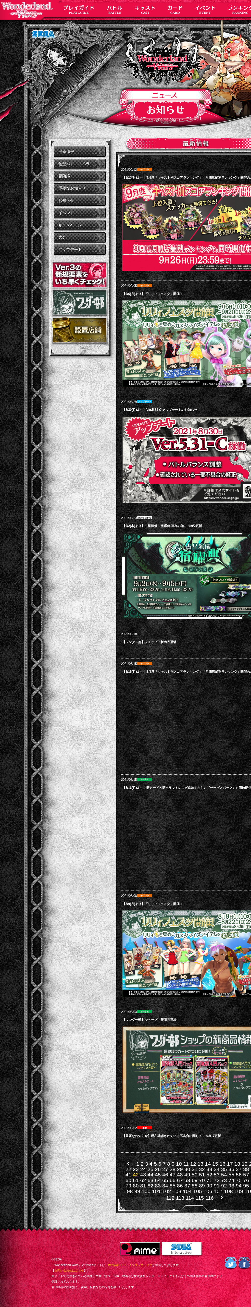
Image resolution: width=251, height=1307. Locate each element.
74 (231, 1180)
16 (223, 1164)
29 (180, 1169)
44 (150, 1174)
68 (187, 1180)
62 (143, 1180)
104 (187, 1191)
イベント (66, 213)
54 (224, 1174)
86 (180, 1185)
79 (128, 1185)
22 (128, 1169)
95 (246, 1185)
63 (150, 1180)
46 (165, 1174)
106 (207, 1191)
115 (200, 1198)
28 (173, 1169)
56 (239, 1174)
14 (208, 1164)
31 (195, 1169)
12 (193, 1164)
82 (150, 1185)
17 (230, 1164)
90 (209, 1185)
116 (209, 1198)
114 (190, 1198)
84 (165, 1185)
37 (239, 1169)
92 (224, 1185)
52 (209, 1174)
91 (217, 1185)
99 (137, 1191)
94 (239, 1185)
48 (180, 1174)
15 (215, 1164)
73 (224, 1180)
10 (179, 1164)
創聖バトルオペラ (74, 164)
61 (136, 1180)
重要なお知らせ (72, 188)
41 (128, 1174)
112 (170, 1198)
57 (246, 1174)
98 (130, 1191)
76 (246, 1180)
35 (224, 1169)
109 (238, 1191)
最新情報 (66, 151)
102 (166, 1191)
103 (177, 1191)
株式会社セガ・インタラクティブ (130, 1265)
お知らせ (66, 200)
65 (165, 1180)
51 (202, 1174)
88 (195, 1185)
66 (173, 1180)
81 (143, 1185)
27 (165, 1169)
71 (209, 1180)
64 (158, 1180)
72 (217, 1180)
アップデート (70, 249)
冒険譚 (64, 176)
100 (146, 1191)
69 (195, 1180)
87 (187, 1185)
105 (197, 1191)
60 (128, 1180)
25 (150, 1169)
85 (173, 1185)
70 (202, 1180)
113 (180, 1198)
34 (217, 1169)
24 (143, 1169)
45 (158, 1174)
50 (195, 1174)
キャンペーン (70, 225)
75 (239, 1180)
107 (218, 1191)
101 (156, 1191)
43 (143, 1174)
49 (187, 1174)
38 (246, 1169)
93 (231, 1185)
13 (200, 1164)
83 (158, 1185)
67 (180, 1180)
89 (202, 1185)
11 (186, 1164)
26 (158, 1169)
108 (228, 1191)
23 (136, 1169)
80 (136, 1185)
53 (217, 1174)
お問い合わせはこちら (69, 1270)
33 (209, 1169)
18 (237, 1164)
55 (231, 1174)
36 (231, 1169)
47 (173, 1174)
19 (245, 1164)
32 (202, 1169)
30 (187, 1169)
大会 (62, 237)
